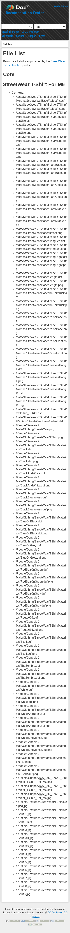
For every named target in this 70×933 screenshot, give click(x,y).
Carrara (20, 36)
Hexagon (31, 36)
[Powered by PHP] (27, 920)
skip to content (61, 6)
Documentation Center (25, 13)
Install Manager (10, 32)
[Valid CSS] (57, 920)
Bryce (42, 36)
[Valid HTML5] (42, 920)
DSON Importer (30, 32)
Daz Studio (7, 36)
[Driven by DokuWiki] (35, 924)
